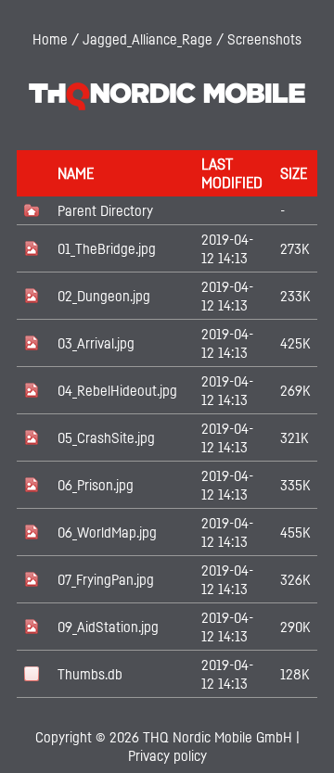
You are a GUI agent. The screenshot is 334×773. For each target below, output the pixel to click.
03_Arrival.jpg (96, 343)
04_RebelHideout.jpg (117, 390)
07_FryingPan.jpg (106, 579)
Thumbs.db (90, 674)
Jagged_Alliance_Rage (147, 39)
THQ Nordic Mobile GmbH (217, 737)
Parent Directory (105, 210)
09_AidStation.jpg (108, 626)
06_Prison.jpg (96, 484)
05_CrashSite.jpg (106, 437)
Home (50, 39)
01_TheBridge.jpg (107, 248)
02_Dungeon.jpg (104, 295)
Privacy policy (167, 755)
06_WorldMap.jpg (107, 532)
